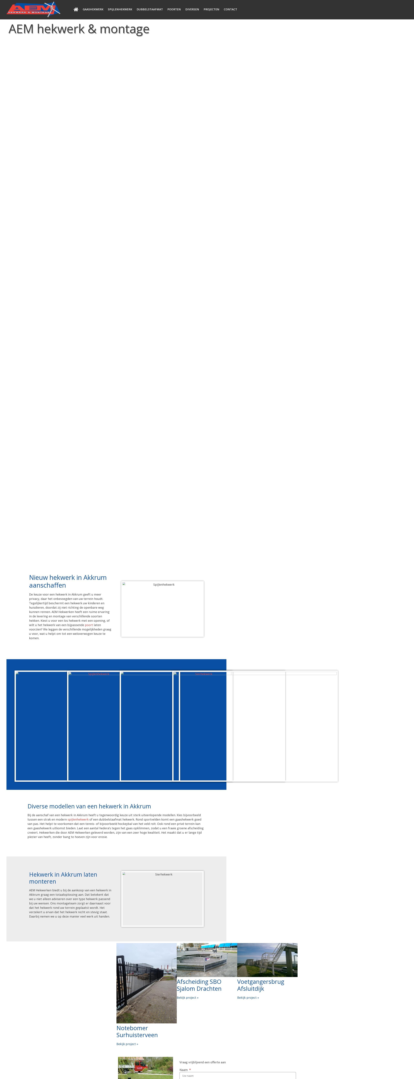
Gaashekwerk (93, 9)
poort (89, 625)
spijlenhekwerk (78, 819)
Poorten (174, 9)
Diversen (192, 9)
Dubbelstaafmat (150, 9)
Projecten (211, 9)
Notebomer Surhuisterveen (137, 1031)
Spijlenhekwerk (120, 9)
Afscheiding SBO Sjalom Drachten (199, 985)
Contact (230, 9)
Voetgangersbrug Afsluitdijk (260, 985)
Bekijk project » (127, 1044)
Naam (184, 1070)
